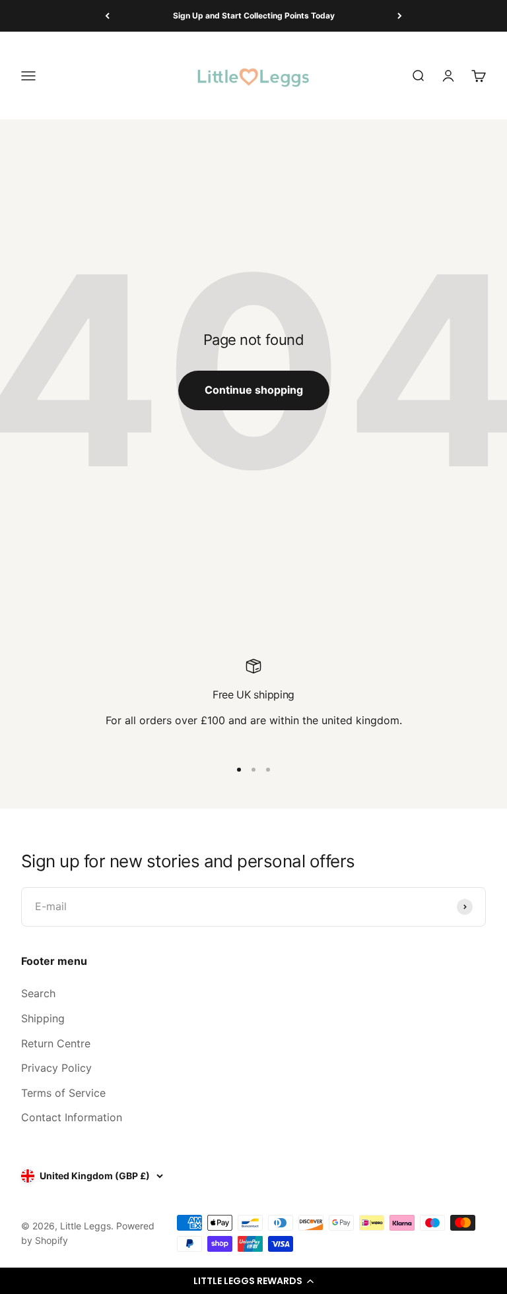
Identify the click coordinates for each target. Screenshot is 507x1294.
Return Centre (55, 1043)
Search (38, 993)
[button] (253, 1281)
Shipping (43, 1018)
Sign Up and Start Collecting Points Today (254, 15)
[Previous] (107, 15)
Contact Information (71, 1117)
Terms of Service (63, 1092)
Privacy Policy (56, 1067)
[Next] (399, 15)
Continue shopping (254, 389)
